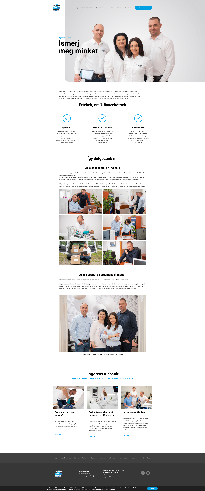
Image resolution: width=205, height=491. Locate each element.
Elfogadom (152, 488)
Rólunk (119, 8)
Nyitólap (62, 38)
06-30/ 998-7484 (118, 470)
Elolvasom (58, 434)
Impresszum (124, 458)
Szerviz (111, 8)
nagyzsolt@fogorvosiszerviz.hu (112, 477)
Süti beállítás (147, 458)
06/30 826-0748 (113, 472)
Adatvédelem (135, 458)
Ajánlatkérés (143, 8)
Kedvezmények (100, 8)
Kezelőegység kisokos (134, 412)
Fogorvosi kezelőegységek (84, 8)
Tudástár (85, 458)
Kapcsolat (128, 8)
